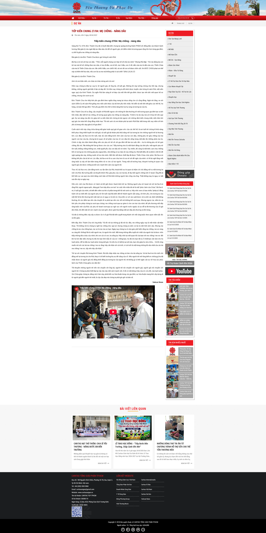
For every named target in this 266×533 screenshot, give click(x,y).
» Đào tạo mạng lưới (174, 38)
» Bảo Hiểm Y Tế (173, 164)
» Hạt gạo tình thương (175, 118)
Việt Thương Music (122, 504)
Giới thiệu (81, 18)
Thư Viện (141, 18)
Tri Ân (118, 18)
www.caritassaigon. (84, 492)
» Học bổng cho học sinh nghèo (178, 102)
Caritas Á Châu (146, 484)
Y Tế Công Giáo (121, 494)
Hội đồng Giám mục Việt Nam (125, 480)
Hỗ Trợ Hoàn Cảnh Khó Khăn (179, 263)
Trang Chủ (180, 23)
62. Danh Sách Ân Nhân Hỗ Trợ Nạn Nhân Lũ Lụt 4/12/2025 (179, 230)
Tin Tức (106, 18)
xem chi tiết (102, 460)
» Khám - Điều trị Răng (175, 70)
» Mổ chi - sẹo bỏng (174, 60)
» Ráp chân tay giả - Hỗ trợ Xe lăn (179, 92)
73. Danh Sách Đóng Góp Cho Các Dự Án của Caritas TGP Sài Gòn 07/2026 (179, 189)
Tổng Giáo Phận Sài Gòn (124, 484)
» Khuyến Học (172, 97)
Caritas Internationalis (148, 480)
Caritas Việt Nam (146, 489)
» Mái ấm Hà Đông (173, 150)
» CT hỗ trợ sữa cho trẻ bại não (178, 81)
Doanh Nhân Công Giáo (123, 489)
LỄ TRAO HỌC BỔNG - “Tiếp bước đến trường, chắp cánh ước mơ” (90, 445)
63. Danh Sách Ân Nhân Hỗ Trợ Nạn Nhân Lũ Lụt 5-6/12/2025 (179, 223)
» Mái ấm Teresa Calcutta (176, 139)
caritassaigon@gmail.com (85, 489)
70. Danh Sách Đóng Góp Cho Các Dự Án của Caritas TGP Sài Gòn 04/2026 (179, 209)
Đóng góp (155, 18)
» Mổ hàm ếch (172, 54)
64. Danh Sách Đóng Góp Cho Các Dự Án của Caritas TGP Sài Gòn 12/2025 (179, 216)
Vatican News (145, 499)
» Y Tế (169, 44)
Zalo (143, 529)
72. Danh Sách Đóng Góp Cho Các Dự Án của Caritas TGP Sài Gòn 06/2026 (179, 196)
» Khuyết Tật (171, 76)
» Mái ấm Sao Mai (173, 145)
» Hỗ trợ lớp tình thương (176, 107)
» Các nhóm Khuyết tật (175, 86)
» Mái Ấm (170, 134)
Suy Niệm (129, 18)
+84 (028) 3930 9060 (81, 486)
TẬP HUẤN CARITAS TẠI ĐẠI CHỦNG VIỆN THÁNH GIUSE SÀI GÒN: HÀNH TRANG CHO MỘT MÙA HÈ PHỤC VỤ (172, 446)
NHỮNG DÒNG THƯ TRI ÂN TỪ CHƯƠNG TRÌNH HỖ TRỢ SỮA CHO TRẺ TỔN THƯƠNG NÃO (132, 446)
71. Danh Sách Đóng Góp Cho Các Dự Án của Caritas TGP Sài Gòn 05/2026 (179, 203)
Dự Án (94, 18)
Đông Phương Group (123, 499)
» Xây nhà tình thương (175, 129)
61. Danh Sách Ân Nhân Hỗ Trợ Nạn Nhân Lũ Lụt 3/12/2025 (179, 236)
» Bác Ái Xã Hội (172, 113)
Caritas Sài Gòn (146, 494)
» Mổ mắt (170, 49)
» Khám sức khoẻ (173, 65)
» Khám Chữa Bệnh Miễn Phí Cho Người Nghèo (178, 157)
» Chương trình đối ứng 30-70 (177, 123)
